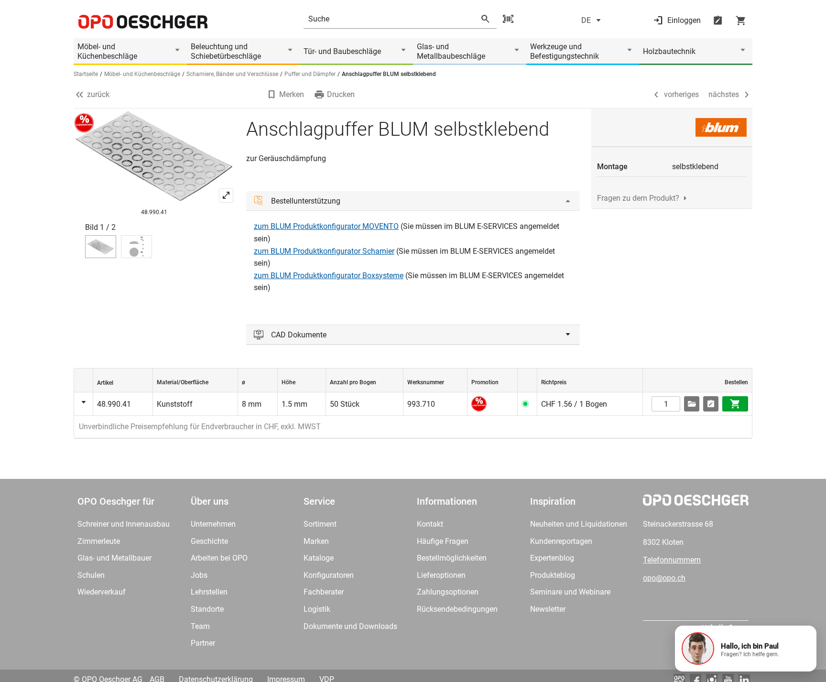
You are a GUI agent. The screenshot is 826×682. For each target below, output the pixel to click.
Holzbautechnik (669, 51)
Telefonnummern (672, 559)
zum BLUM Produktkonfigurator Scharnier (324, 251)
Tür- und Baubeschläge (342, 51)
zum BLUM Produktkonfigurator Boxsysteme (328, 275)
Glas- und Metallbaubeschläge (451, 51)
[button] (745, 648)
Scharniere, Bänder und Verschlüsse (232, 74)
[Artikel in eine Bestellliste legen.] (710, 403)
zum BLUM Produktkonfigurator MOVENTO (326, 226)
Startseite (86, 74)
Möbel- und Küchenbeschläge (107, 51)
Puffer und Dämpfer (310, 74)
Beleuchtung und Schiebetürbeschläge (226, 51)
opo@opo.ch (664, 578)
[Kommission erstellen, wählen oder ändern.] (691, 403)
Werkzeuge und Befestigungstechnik (564, 51)
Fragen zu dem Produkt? (638, 198)
